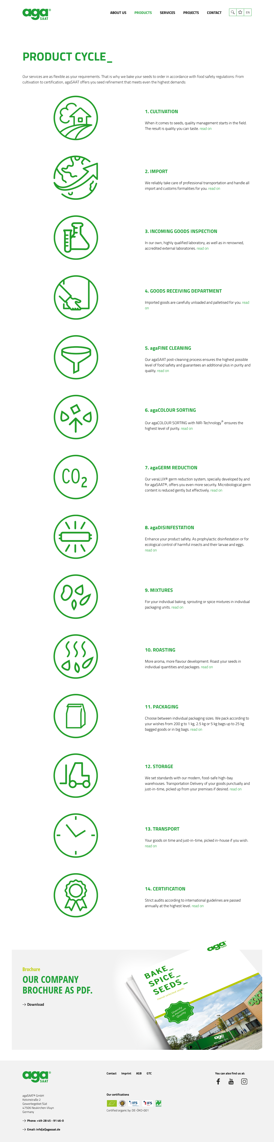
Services (167, 12)
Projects (191, 12)
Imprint (126, 1073)
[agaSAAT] (36, 14)
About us (118, 12)
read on (206, 128)
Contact (214, 12)
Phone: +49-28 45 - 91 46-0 (45, 1120)
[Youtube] (231, 1081)
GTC (149, 1073)
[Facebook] (218, 1081)
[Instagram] (244, 1081)
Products (143, 12)
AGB (139, 1073)
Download (35, 1004)
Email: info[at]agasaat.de (43, 1129)
